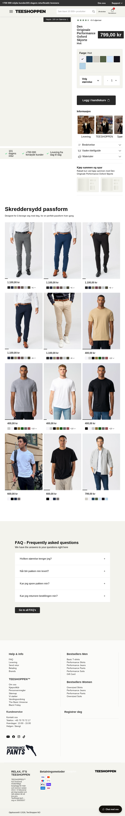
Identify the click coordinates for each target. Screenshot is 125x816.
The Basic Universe (18, 702)
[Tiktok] (24, 736)
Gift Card (71, 674)
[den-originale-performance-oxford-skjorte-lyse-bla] (99, 499)
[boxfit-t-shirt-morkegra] (18, 499)
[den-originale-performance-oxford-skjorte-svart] (103, 499)
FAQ (11, 659)
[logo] (30, 11)
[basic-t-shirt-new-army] (96, 358)
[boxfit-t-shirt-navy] (15, 499)
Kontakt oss (12, 717)
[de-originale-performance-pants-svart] (8, 287)
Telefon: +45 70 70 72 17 (18, 720)
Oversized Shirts (75, 687)
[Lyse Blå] (110, 59)
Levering (13, 662)
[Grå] (96, 59)
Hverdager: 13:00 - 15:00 (18, 723)
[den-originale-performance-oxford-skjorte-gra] (86, 499)
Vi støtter (13, 696)
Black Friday (15, 705)
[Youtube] (8, 736)
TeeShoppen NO (33, 812)
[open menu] (11, 11)
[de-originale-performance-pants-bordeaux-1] (18, 287)
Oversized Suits (74, 696)
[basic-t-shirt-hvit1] (86, 358)
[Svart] (117, 59)
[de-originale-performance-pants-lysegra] (25, 287)
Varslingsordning (17, 699)
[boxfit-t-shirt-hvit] (8, 499)
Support (116, 3)
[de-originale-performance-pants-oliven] (15, 287)
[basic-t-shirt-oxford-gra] (89, 358)
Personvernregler (17, 690)
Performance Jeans (76, 665)
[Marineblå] (89, 59)
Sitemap (13, 693)
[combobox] (74, 11)
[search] (93, 11)
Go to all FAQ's (27, 610)
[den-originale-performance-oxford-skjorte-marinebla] (93, 499)
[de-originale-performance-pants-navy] (12, 287)
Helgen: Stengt (13, 726)
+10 (110, 358)
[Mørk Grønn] (103, 59)
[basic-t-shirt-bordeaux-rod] (106, 358)
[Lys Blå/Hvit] (82, 66)
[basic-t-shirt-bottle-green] (99, 358)
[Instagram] (18, 736)
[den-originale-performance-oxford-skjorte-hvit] (89, 499)
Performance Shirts (76, 662)
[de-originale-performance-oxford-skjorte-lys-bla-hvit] (106, 499)
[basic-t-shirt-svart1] (93, 358)
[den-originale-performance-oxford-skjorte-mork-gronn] (96, 499)
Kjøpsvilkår (14, 687)
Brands (12, 671)
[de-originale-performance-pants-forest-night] (28, 287)
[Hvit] (82, 59)
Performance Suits (76, 671)
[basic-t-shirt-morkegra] (103, 358)
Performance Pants (76, 668)
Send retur (14, 665)
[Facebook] (13, 736)
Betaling (13, 668)
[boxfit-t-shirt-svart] (12, 499)
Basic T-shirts (73, 659)
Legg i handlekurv (94, 100)
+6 (32, 288)
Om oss (102, 3)
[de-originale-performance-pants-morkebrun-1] (22, 287)
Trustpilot (71, 771)
